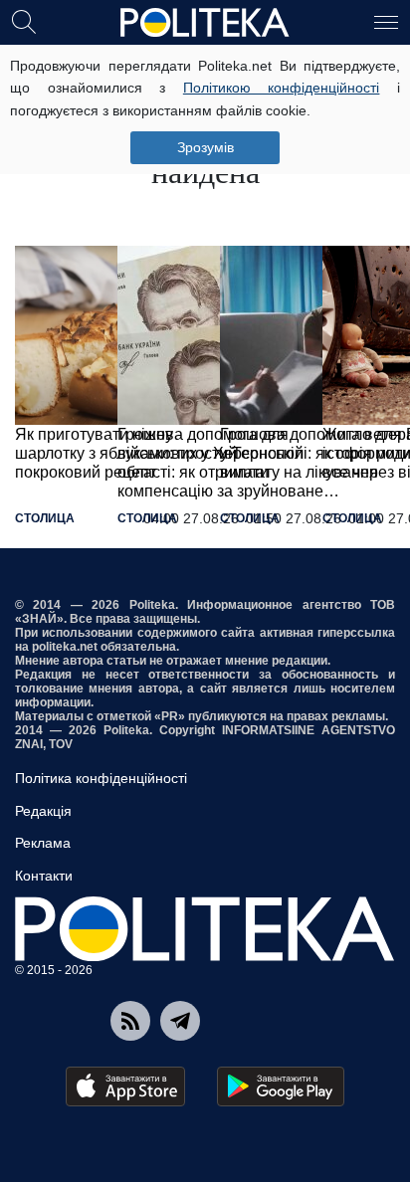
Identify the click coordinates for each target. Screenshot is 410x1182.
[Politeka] (205, 23)
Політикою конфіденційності (281, 88)
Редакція (43, 811)
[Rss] (130, 1021)
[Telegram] (180, 1021)
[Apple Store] (125, 1086)
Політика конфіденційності (101, 778)
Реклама (43, 843)
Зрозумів (205, 147)
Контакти (44, 876)
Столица (45, 518)
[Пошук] (24, 21)
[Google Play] (280, 1086)
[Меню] (386, 21)
